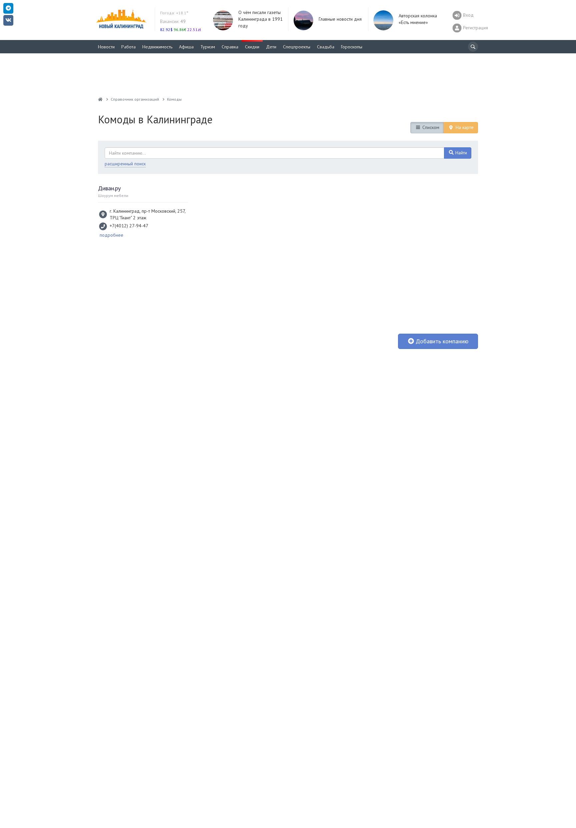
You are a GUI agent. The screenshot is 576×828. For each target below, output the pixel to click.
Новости (106, 47)
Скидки (252, 47)
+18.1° (174, 12)
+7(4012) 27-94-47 (129, 226)
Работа (128, 47)
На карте (464, 127)
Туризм (207, 47)
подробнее (111, 235)
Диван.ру (109, 188)
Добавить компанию (441, 341)
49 (173, 21)
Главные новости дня (340, 19)
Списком (430, 127)
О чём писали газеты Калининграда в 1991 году (260, 19)
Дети (271, 47)
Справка (230, 47)
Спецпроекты (296, 47)
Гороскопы (351, 47)
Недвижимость (157, 47)
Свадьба (325, 47)
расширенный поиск (125, 164)
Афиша (186, 47)
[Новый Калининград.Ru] (100, 99)
